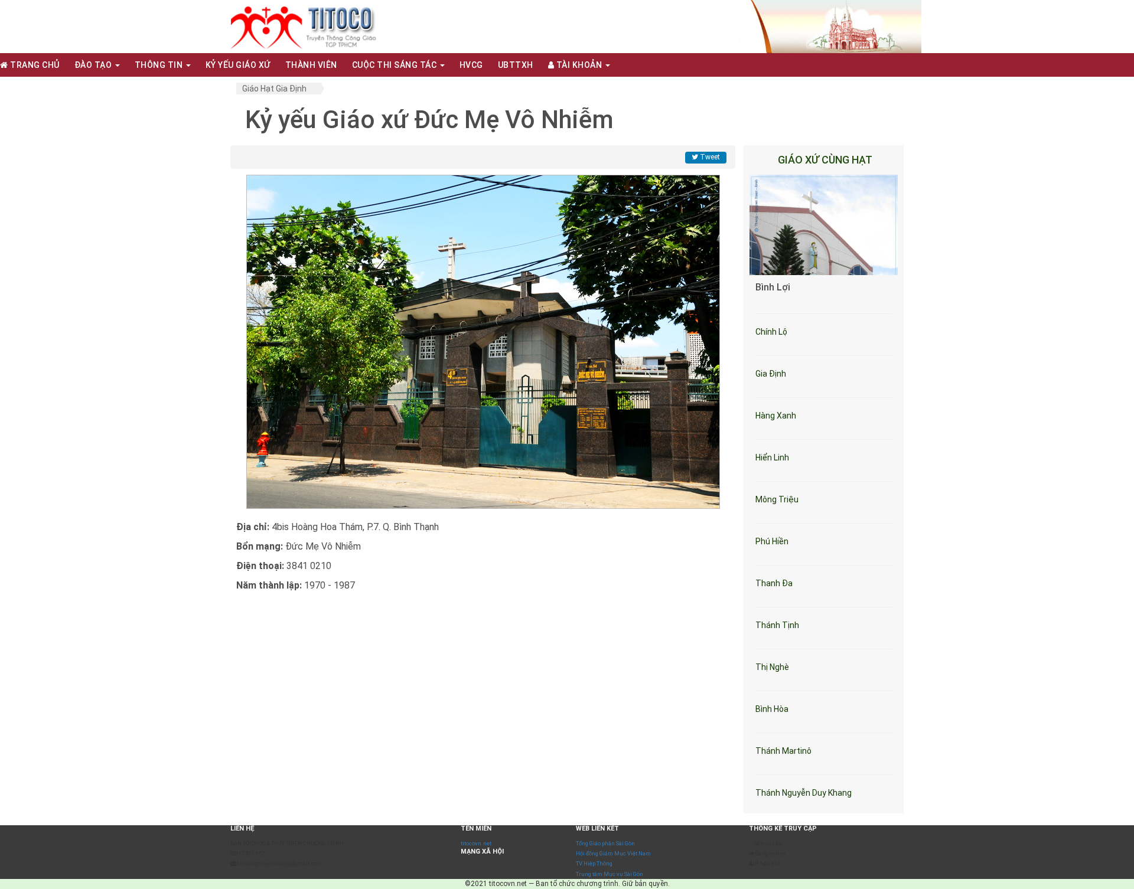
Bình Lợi (772, 287)
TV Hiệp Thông (594, 863)
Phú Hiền (771, 541)
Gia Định (770, 373)
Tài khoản (579, 65)
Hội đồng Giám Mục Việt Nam (613, 853)
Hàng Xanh (775, 415)
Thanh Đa (774, 583)
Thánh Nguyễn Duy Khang (803, 793)
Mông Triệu (777, 499)
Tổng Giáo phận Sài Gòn (605, 843)
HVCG (471, 65)
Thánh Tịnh (777, 625)
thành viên (311, 65)
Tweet (709, 157)
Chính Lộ (771, 331)
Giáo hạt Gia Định (274, 88)
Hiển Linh (772, 457)
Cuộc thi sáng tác (395, 65)
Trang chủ (34, 65)
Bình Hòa (771, 709)
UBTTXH (515, 65)
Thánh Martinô (783, 751)
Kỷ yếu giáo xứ (238, 65)
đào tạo (94, 65)
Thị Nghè (772, 667)
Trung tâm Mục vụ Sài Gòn (609, 874)
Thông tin (160, 65)
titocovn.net (476, 843)
